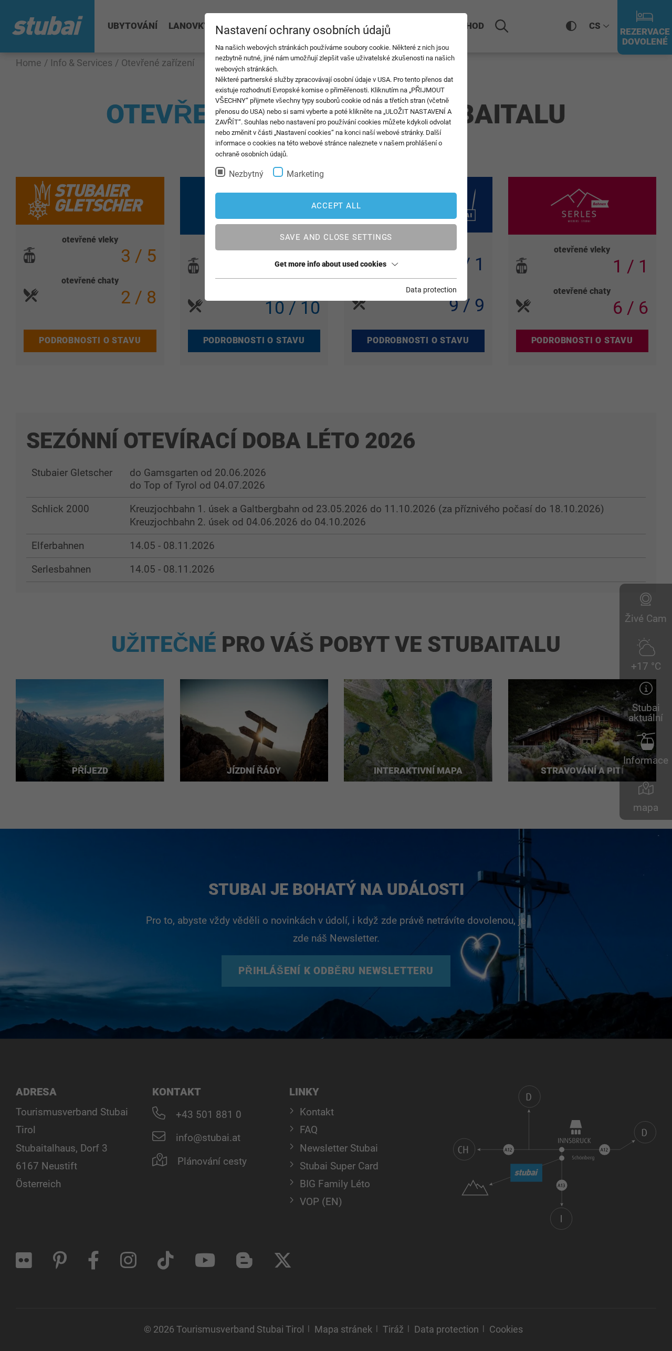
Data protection (431, 290)
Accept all (336, 205)
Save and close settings (336, 237)
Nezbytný (246, 174)
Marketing (305, 174)
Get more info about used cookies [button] (330, 264)
